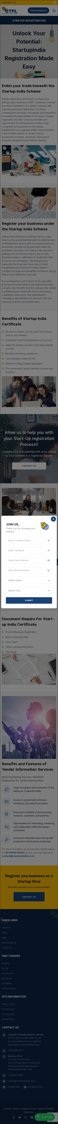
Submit (29, 600)
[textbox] (28, 580)
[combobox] (29, 580)
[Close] (53, 519)
